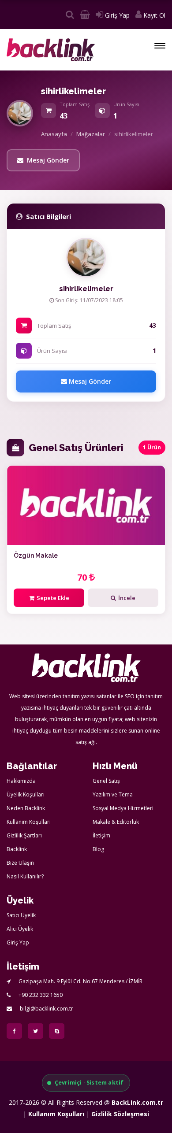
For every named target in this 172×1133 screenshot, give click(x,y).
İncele (126, 598)
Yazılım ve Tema (113, 794)
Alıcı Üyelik (20, 929)
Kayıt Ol (153, 15)
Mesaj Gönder (48, 160)
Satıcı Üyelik (21, 915)
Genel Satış (106, 781)
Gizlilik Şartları (24, 835)
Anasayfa (54, 134)
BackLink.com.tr (137, 1102)
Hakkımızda (21, 781)
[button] (159, 46)
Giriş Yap (116, 15)
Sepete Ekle (53, 598)
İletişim (101, 835)
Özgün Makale (36, 555)
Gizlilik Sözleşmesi (120, 1114)
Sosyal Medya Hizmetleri (123, 808)
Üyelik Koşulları (26, 794)
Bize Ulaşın (20, 862)
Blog (98, 849)
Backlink (17, 849)
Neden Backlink (26, 808)
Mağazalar (90, 134)
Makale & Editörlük (116, 822)
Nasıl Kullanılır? (25, 876)
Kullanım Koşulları (29, 822)
